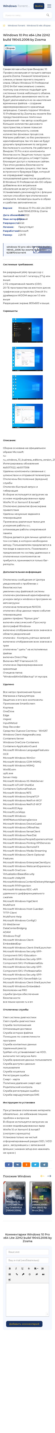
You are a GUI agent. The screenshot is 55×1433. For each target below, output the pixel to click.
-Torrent (17, 6)
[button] (10, 1268)
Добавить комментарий (24, 1323)
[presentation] (42, 1175)
